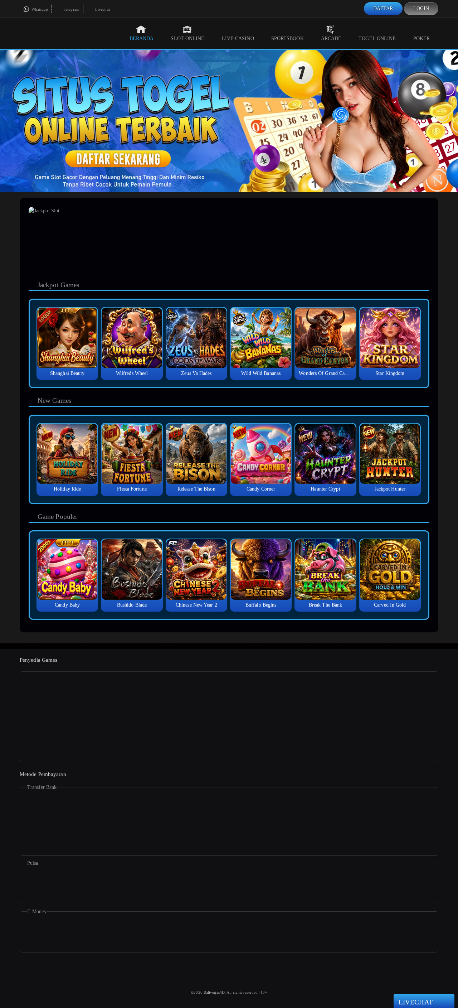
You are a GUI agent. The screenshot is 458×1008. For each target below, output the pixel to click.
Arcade (331, 38)
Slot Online (187, 38)
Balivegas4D (214, 992)
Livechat (102, 9)
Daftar (383, 8)
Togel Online (377, 38)
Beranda (142, 38)
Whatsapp (39, 9)
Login (421, 8)
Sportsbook (287, 38)
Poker (421, 38)
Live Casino (238, 38)
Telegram (71, 9)
